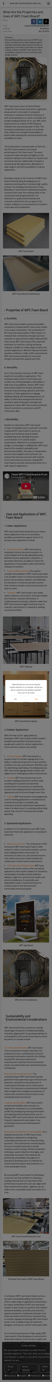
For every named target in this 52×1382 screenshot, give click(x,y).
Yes (36, 699)
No (15, 699)
